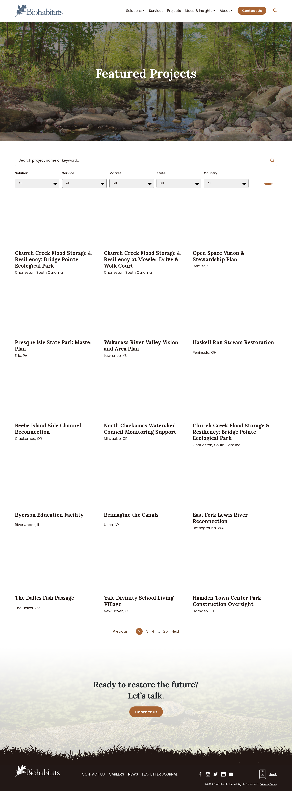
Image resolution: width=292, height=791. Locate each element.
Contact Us (252, 10)
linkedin (223, 774)
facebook (200, 774)
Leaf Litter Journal (159, 774)
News (133, 774)
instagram (208, 774)
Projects (174, 10)
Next (175, 631)
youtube (231, 774)
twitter (215, 774)
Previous (120, 631)
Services (156, 10)
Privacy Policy (268, 784)
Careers (116, 774)
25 (165, 631)
